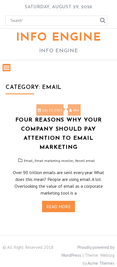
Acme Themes (100, 263)
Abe (76, 110)
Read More (58, 206)
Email (28, 160)
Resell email (85, 160)
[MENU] (6, 68)
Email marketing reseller (54, 160)
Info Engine (58, 37)
